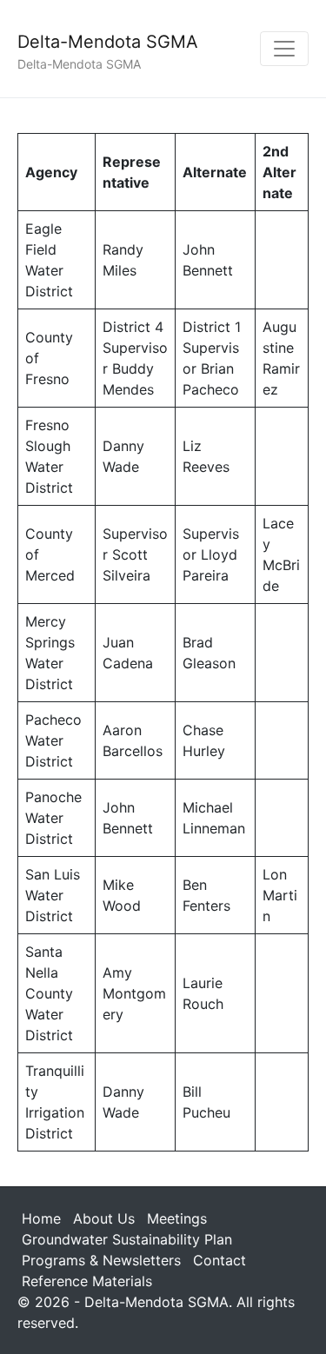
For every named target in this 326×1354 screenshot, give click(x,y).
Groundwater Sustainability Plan (127, 1239)
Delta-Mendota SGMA (107, 41)
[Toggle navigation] (284, 48)
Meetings (177, 1218)
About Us (104, 1218)
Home (41, 1218)
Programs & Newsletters (101, 1260)
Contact (219, 1260)
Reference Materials (87, 1281)
